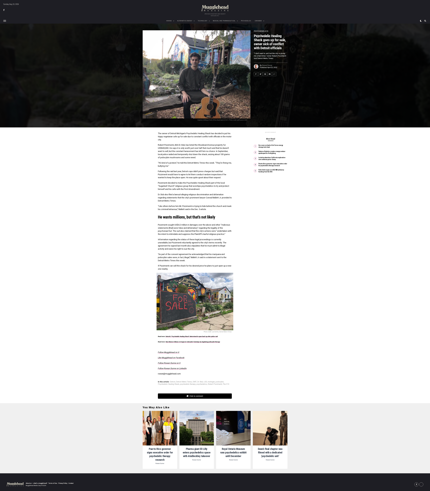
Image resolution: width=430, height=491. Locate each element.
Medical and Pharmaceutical (224, 21)
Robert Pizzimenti (215, 384)
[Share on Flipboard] (265, 74)
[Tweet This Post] (260, 74)
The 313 (226, 384)
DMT (195, 382)
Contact (70, 483)
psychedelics (202, 384)
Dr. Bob (200, 382)
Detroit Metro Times (184, 382)
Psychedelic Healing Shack (168, 384)
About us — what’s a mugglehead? (36, 483)
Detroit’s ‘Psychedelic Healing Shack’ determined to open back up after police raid (192, 336)
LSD (205, 382)
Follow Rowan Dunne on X (169, 363)
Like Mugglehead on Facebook (171, 358)
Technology (202, 21)
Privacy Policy (62, 483)
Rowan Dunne (267, 65)
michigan (211, 382)
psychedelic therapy (188, 384)
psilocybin (220, 382)
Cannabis (258, 21)
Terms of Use (52, 483)
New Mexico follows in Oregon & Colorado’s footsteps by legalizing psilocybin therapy (193, 342)
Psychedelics (246, 21)
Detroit (172, 382)
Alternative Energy (184, 21)
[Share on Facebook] (256, 74)
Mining (169, 21)
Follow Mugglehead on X (168, 352)
